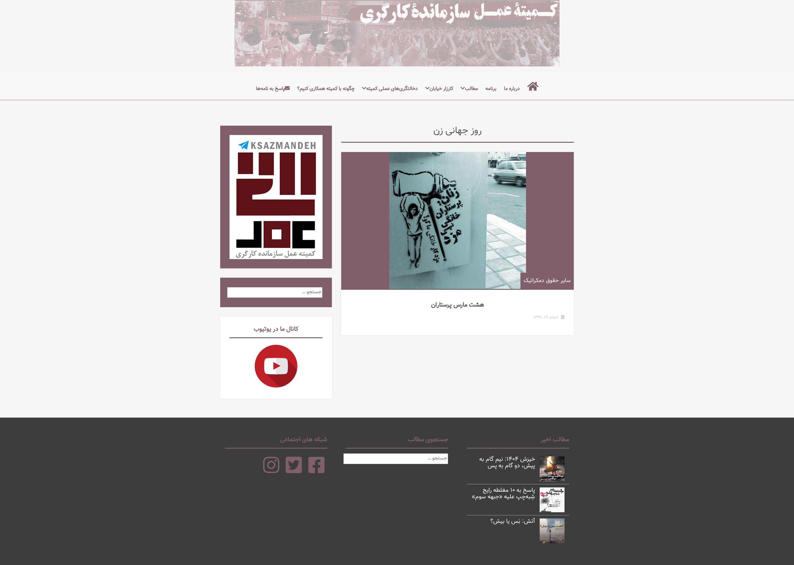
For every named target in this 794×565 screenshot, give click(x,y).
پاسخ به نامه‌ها (270, 89)
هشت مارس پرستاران (457, 305)
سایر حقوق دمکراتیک (547, 280)
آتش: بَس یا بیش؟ (512, 521)
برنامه (491, 89)
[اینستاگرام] (271, 471)
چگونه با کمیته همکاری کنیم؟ (326, 89)
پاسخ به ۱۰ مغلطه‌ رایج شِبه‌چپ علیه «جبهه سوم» (503, 493)
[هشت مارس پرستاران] (457, 220)
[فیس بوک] (316, 471)
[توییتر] (294, 471)
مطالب (471, 89)
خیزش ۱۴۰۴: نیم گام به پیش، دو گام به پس (507, 462)
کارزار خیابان (441, 89)
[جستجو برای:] (275, 292)
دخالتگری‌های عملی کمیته (392, 89)
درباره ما (512, 89)
